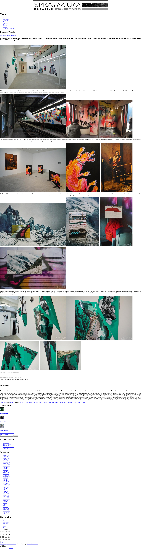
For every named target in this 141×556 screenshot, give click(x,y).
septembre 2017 (6, 476)
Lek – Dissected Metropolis (7, 433)
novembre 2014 (6, 512)
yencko (83, 402)
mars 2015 (5, 507)
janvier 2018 (6, 474)
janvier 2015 (6, 509)
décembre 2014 (6, 511)
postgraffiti (51, 402)
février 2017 (6, 482)
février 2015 (6, 508)
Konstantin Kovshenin (32, 544)
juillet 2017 (5, 479)
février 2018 (6, 472)
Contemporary (29, 402)
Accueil (5, 17)
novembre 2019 (6, 466)
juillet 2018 (5, 468)
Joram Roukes (4, 434)
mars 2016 (5, 492)
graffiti (41, 402)
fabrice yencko (36, 402)
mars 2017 (5, 480)
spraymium (70, 402)
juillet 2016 (5, 488)
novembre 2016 (6, 485)
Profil (4, 21)
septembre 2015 (6, 499)
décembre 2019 (6, 464)
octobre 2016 (6, 487)
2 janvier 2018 (13, 35)
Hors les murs (6, 19)
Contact (5, 27)
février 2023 (6, 455)
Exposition (5, 20)
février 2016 (6, 493)
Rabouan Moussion (31, 38)
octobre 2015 (6, 497)
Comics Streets (6, 448)
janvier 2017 (6, 483)
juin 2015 (5, 503)
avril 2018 (5, 470)
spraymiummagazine (5, 35)
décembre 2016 (6, 484)
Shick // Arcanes (5, 422)
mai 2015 (5, 504)
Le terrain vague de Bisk (8, 447)
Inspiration (5, 23)
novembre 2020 (6, 462)
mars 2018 (5, 471)
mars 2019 (5, 467)
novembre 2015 (6, 496)
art (20, 402)
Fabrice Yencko (42, 38)
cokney (23, 402)
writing (79, 402)
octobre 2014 (6, 513)
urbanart (75, 402)
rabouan (56, 402)
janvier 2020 (6, 463)
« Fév (1, 542)
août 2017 (5, 478)
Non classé (5, 524)
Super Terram (4, 413)
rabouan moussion (63, 402)
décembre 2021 (6, 458)
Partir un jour (4, 430)
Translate (11, 548)
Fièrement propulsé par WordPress (8, 544)
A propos (5, 25)
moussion (46, 402)
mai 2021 (5, 459)
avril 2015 (5, 505)
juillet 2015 (5, 501)
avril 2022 (5, 456)
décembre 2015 (6, 495)
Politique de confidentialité (9, 28)
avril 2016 (5, 491)
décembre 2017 (6, 475)
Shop (4, 24)
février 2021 (6, 460)
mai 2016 (5, 489)
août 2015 (5, 500)
